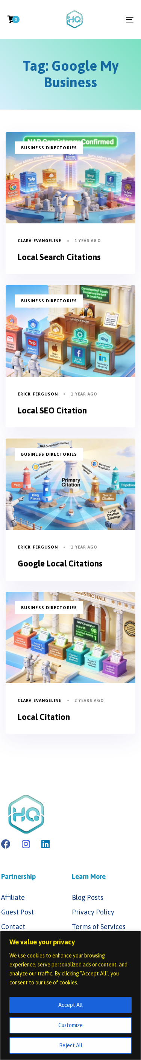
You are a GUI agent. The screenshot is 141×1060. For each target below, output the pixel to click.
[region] (70, 995)
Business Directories (49, 148)
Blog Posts (87, 897)
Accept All (70, 1005)
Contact (13, 927)
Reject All (70, 1045)
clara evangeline (40, 240)
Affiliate (13, 897)
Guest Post (17, 912)
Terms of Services (99, 927)
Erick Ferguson (38, 394)
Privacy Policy (93, 912)
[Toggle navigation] (112, 19)
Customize (70, 1025)
